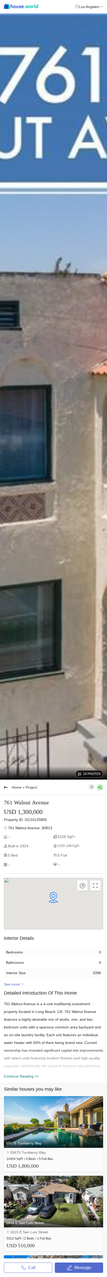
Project (31, 787)
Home (17, 787)
